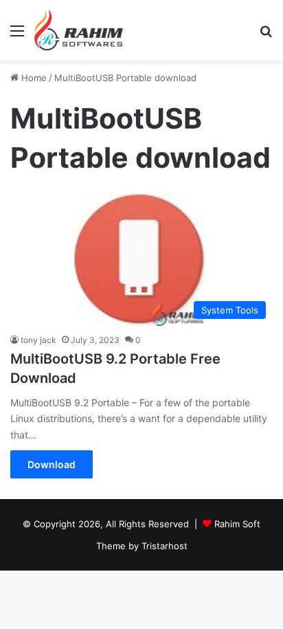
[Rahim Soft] (79, 30)
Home (33, 77)
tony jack (38, 340)
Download (51, 464)
